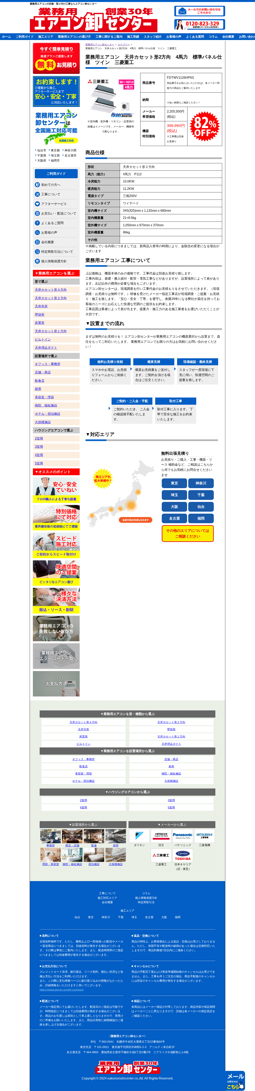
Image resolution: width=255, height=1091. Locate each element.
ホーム (6, 36)
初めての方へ (50, 184)
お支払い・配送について (58, 213)
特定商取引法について (57, 251)
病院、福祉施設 (46, 405)
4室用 (39, 455)
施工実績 (133, 36)
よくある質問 (195, 36)
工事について (50, 194)
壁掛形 (39, 314)
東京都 (55, 150)
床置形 (39, 322)
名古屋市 (70, 155)
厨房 (38, 389)
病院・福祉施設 (171, 773)
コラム (213, 36)
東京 (174, 483)
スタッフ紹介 (153, 36)
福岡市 (55, 160)
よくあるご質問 (52, 223)
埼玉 (174, 495)
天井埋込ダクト (46, 347)
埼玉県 (55, 155)
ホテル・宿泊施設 (47, 413)
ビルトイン (43, 339)
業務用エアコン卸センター (99, 44)
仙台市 (41, 150)
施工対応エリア (107, 897)
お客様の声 (173, 36)
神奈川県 (70, 150)
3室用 (39, 446)
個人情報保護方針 (54, 261)
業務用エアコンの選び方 (74, 36)
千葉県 (41, 155)
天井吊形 (41, 306)
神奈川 (201, 483)
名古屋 (174, 518)
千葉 (201, 495)
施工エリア (45, 36)
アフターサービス (54, 204)
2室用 (39, 438)
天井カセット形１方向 (51, 331)
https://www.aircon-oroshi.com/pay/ (62, 989)
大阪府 (41, 160)
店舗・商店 (43, 372)
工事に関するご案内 (109, 36)
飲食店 (39, 380)
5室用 (39, 463)
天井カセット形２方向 (51, 298)
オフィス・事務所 (47, 364)
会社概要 (228, 36)
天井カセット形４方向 (51, 289)
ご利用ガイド (25, 36)
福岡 (201, 518)
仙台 (201, 507)
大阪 (174, 507)
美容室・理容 (44, 397)
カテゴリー (124, 44)
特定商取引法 (146, 902)
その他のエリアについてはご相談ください (187, 533)
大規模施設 (43, 422)
